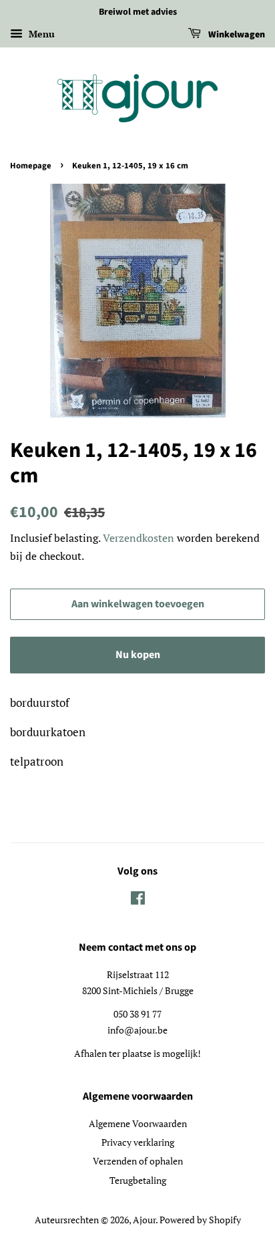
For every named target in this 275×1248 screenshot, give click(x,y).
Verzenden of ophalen (138, 1160)
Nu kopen (137, 654)
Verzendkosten (138, 537)
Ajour (144, 1219)
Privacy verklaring (137, 1142)
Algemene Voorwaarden (138, 1123)
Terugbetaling (137, 1180)
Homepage (30, 166)
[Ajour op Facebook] (138, 900)
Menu (40, 33)
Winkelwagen (235, 34)
